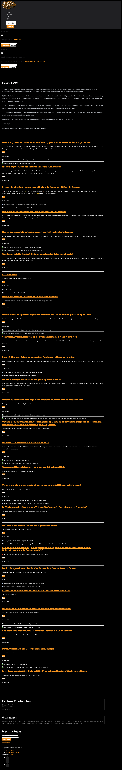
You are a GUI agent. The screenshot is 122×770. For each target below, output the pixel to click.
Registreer (4, 67)
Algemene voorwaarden (30, 61)
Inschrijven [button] (7, 739)
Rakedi (11, 754)
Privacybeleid (41, 61)
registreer (17, 39)
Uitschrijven (6, 742)
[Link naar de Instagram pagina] (7, 765)
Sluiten (13, 45)
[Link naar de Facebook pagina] (7, 758)
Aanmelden (10, 23)
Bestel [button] (10, 26)
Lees (3, 152)
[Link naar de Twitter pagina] (7, 762)
